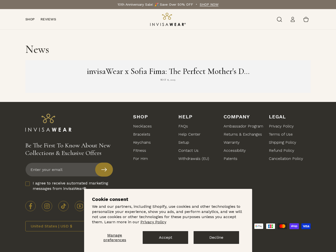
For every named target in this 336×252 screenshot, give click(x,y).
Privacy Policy (153, 222)
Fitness (139, 150)
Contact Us (188, 150)
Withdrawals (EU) (193, 158)
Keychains (142, 142)
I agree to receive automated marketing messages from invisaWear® (70, 186)
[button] (279, 19)
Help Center (189, 134)
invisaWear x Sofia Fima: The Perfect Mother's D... (168, 71)
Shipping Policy (282, 142)
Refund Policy (281, 150)
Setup (183, 142)
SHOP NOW (209, 4)
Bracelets (141, 134)
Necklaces (142, 126)
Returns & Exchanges (243, 134)
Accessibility (235, 150)
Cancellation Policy (286, 158)
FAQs (183, 126)
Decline (216, 237)
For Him (140, 158)
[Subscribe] (104, 170)
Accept (165, 237)
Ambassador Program (243, 126)
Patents (230, 158)
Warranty (232, 142)
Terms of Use (281, 134)
